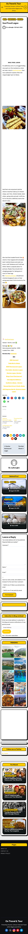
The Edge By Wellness (14, 379)
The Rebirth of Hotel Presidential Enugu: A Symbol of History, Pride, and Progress (14, 486)
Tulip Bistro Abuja (14, 363)
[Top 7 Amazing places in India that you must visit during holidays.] (20, 664)
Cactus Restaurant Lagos (7, 449)
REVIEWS (20, 19)
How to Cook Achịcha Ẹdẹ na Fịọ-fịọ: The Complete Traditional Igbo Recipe (14, 830)
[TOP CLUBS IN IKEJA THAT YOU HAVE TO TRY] (8, 676)
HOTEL (6, 482)
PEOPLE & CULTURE (10, 775)
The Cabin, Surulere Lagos (14, 370)
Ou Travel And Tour (15, 488)
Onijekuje (14, 353)
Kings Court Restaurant (14, 376)
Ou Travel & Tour (13, 3)
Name (4, 567)
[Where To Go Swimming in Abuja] (20, 676)
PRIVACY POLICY (5, 853)
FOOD (4, 19)
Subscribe (6, 631)
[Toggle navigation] (2, 7)
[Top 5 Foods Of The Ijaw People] (8, 700)
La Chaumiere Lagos (7, 425)
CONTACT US (4, 851)
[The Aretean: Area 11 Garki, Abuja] (20, 688)
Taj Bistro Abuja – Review (14, 383)
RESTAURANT (12, 19)
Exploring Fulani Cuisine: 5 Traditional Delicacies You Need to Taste (12, 521)
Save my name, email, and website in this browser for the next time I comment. (13, 581)
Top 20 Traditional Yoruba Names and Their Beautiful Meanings (13, 779)
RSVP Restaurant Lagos (14, 366)
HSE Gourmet (14, 360)
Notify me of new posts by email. (13, 590)
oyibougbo (11, 27)
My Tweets (5, 753)
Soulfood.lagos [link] (17, 70)
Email (4, 572)
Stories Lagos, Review (14, 373)
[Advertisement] (14, 47)
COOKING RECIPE (9, 826)
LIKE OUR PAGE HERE (14, 605)
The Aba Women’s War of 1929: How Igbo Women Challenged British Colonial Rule (13, 814)
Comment (5, 545)
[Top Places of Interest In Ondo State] (20, 652)
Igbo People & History (11, 809)
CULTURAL (8, 773)
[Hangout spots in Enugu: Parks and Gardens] (8, 652)
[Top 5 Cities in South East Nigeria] (8, 664)
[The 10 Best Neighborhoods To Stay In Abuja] (20, 700)
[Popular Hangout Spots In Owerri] (8, 688)
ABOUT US (4, 848)
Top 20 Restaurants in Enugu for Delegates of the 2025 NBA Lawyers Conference (14, 504)
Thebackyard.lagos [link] (10, 275)
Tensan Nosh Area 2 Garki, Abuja (14, 386)
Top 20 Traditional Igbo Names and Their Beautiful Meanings (13, 796)
